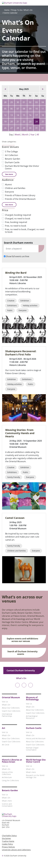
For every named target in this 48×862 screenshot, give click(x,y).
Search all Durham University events (22, 652)
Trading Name (8, 841)
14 (18, 115)
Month (25, 135)
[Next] (43, 89)
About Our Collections (11, 708)
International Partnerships (7, 715)
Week (17, 135)
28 (5, 102)
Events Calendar (11, 13)
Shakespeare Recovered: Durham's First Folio (20, 353)
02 (30, 102)
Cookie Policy (7, 844)
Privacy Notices (8, 847)
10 (36, 108)
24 (36, 121)
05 (5, 108)
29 (11, 102)
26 (5, 128)
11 (43, 108)
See (9, 174)
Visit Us (5, 701)
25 (43, 121)
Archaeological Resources (31, 717)
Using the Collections (10, 780)
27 (11, 128)
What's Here (31, 772)
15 (24, 115)
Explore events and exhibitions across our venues (22, 640)
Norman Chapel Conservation (32, 748)
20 (11, 121)
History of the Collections (7, 773)
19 (5, 121)
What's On (28, 10)
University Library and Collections (16, 849)
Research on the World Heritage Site (35, 776)
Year (32, 135)
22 (24, 121)
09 (30, 108)
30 (18, 102)
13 (11, 115)
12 (5, 115)
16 (30, 115)
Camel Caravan (14, 517)
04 (43, 102)
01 (24, 102)
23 (30, 121)
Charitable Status (9, 835)
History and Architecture (35, 738)
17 (36, 115)
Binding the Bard (15, 272)
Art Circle (5, 744)
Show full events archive (17, 256)
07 (18, 108)
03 (36, 102)
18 (43, 115)
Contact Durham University (21, 670)
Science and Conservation (7, 805)
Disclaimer (6, 838)
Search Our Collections (11, 711)
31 (36, 128)
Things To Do (16, 10)
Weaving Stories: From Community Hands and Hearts (19, 433)
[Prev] (5, 89)
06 (11, 108)
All (38, 135)
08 (24, 108)
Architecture (7, 777)
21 (18, 121)
